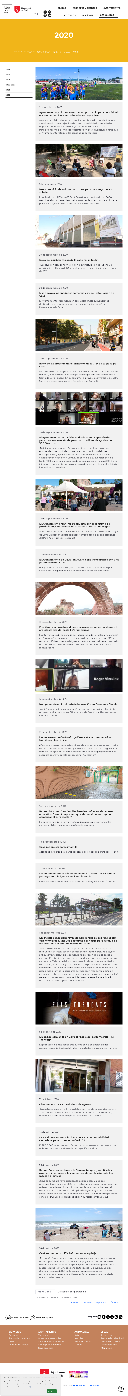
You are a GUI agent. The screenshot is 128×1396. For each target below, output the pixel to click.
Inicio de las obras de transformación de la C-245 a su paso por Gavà (78, 365)
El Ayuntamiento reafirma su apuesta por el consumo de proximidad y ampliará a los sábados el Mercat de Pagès (74, 525)
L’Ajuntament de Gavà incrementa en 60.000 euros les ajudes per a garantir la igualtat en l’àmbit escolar (77, 875)
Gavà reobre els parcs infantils (58, 847)
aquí (30, 1387)
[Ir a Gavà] (16, 9)
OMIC (12, 1341)
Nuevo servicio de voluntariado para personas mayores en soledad (75, 191)
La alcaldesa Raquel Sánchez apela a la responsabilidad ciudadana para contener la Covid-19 (74, 1139)
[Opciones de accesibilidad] (121, 1389)
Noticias (78, 1338)
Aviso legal (106, 1335)
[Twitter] (49, 12)
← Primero (72, 1302)
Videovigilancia (109, 1344)
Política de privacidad (112, 1338)
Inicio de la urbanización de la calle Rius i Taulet (68, 260)
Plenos (78, 1344)
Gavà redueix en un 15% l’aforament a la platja (67, 1253)
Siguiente (101, 1302)
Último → (115, 1302)
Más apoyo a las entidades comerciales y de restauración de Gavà (76, 294)
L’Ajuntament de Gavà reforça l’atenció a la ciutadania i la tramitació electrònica (75, 739)
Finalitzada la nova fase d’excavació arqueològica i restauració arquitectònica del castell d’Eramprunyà (78, 628)
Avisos (77, 1335)
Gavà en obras (45, 1348)
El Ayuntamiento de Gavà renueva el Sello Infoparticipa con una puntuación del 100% (79, 561)
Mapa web (106, 1348)
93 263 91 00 (79, 1385)
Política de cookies (111, 1341)
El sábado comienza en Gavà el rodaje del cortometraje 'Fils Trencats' (76, 1038)
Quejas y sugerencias (49, 1338)
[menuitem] (63, 8)
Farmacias (14, 1335)
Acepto (51, 1391)
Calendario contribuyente (52, 1341)
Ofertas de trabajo (18, 1344)
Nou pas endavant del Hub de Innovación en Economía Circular (78, 704)
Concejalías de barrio (49, 1344)
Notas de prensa (83, 1341)
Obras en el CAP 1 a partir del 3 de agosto (65, 1104)
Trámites (43, 1335)
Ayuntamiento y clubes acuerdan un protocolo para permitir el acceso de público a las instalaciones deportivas (78, 114)
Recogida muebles (19, 1338)
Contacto (94, 1385)
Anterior (87, 1302)
